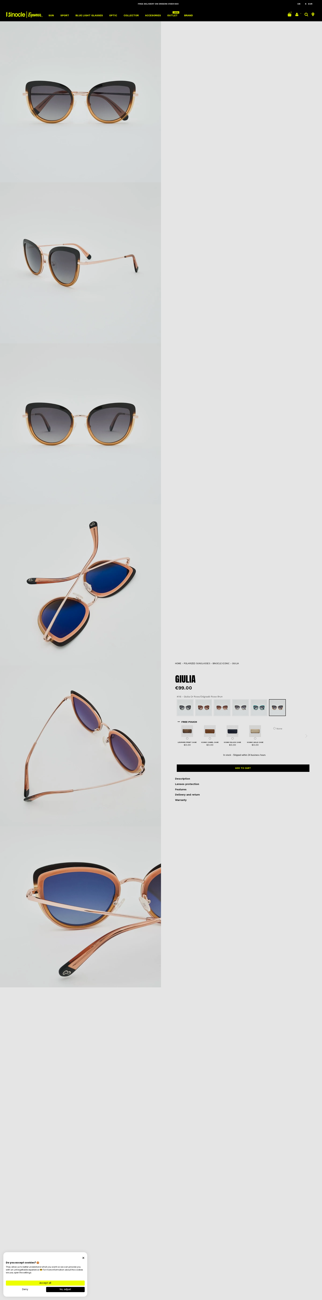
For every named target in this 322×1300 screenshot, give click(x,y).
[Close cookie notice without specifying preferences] (83, 1258)
